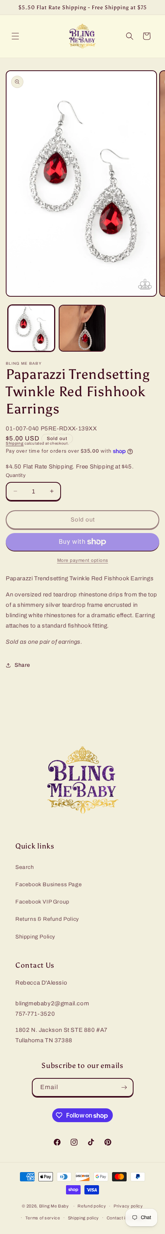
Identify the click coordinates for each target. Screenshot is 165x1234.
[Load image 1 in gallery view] (31, 328)
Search (24, 867)
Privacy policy (128, 1206)
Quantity (16, 475)
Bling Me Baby (54, 1206)
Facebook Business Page (48, 884)
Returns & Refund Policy (47, 919)
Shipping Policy (35, 937)
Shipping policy (83, 1218)
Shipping (15, 443)
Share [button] (22, 665)
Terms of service (42, 1218)
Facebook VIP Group (42, 902)
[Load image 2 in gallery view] (82, 328)
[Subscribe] (124, 1087)
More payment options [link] (82, 560)
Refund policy (92, 1206)
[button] (15, 36)
